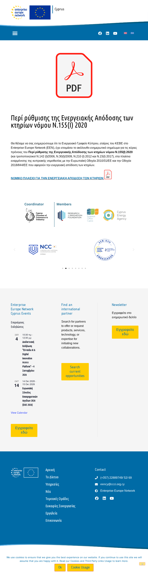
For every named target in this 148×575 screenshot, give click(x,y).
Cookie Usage (80, 567)
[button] (15, 33)
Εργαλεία (51, 513)
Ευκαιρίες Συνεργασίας (60, 506)
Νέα (48, 491)
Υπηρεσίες (52, 484)
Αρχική (50, 470)
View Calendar (19, 412)
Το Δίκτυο (51, 477)
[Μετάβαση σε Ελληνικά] (132, 33)
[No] (142, 563)
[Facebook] (100, 33)
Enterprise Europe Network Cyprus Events (22, 309)
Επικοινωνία (53, 520)
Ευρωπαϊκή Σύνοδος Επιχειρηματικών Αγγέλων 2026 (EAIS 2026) (30, 396)
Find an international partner (70, 309)
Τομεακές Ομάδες (57, 499)
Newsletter (119, 305)
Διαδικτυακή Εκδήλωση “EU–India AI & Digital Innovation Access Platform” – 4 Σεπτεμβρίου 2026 (28, 358)
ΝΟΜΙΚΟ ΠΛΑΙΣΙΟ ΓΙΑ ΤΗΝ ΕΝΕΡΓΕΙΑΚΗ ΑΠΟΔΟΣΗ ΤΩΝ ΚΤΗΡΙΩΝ (57, 178)
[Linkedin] (107, 33)
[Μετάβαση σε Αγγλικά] (125, 33)
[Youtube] (115, 33)
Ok (60, 567)
